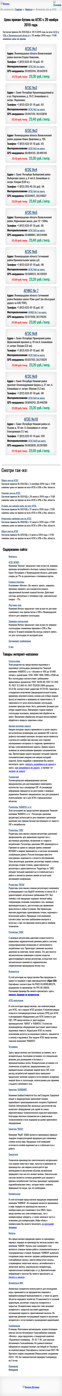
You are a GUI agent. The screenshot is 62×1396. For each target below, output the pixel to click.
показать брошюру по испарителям (24, 994)
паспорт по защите (17, 771)
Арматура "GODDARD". (18, 1089)
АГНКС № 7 (31, 290)
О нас (11, 646)
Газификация (14, 1325)
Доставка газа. (15, 605)
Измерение (13, 1366)
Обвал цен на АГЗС (9, 531)
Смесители (13, 1154)
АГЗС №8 (31, 333)
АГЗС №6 (31, 251)
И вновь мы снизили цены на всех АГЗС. (19, 505)
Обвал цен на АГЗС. (10, 480)
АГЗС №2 (31, 87)
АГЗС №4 (31, 169)
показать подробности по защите (40, 764)
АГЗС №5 (31, 212)
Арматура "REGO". (16, 1129)
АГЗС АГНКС (14, 562)
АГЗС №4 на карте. (36, 191)
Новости (28, 9)
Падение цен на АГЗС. (11, 493)
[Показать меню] (57, 5)
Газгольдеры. (14, 661)
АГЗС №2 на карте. (36, 109)
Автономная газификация (20, 641)
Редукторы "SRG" (16, 830)
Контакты (13, 556)
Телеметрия (14, 777)
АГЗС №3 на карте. (36, 148)
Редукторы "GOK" (16, 932)
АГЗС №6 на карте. (36, 269)
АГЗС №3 (31, 130)
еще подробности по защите (27, 767)
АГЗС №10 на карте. (37, 440)
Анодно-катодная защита (20, 726)
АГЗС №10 (31, 418)
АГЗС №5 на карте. (36, 230)
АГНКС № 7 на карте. (37, 312)
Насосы (12, 1233)
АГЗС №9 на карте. (36, 398)
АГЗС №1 (31, 48)
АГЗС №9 (31, 376)
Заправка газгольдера (18, 621)
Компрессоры (14, 1193)
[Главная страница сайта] (5, 3)
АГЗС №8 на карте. (36, 355)
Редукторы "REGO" (17, 884)
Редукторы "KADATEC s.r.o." (20, 807)
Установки (13, 1046)
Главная (18, 9)
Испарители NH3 (16, 1283)
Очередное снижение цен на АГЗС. (16, 518)
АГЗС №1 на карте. (36, 66)
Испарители (14, 971)
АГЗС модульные (16, 1000)
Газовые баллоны (16, 582)
